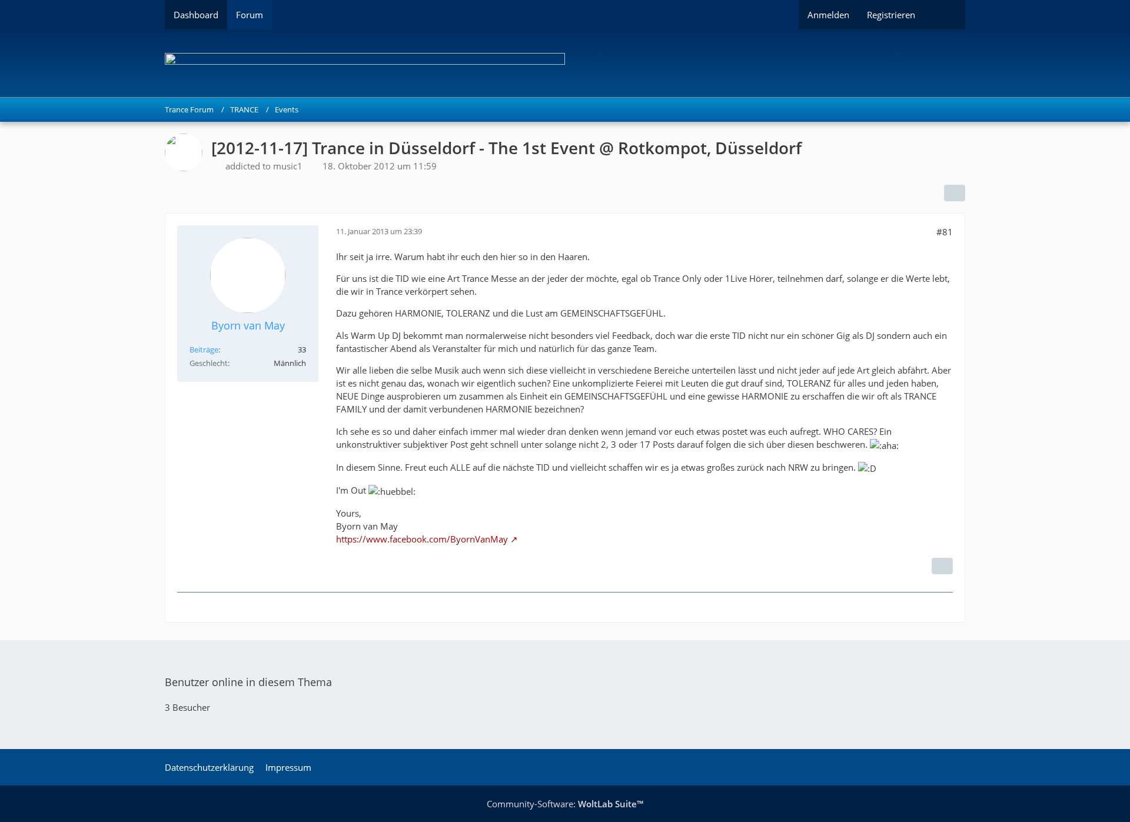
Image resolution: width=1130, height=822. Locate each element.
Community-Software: (565, 804)
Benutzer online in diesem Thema (248, 682)
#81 (944, 232)
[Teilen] (954, 193)
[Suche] (944, 14)
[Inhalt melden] (942, 566)
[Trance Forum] (565, 63)
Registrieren (891, 15)
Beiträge (204, 349)
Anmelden (828, 15)
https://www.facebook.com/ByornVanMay (422, 539)
